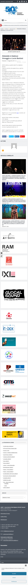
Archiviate (19, 60)
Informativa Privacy (5, 513)
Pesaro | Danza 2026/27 (8, 471)
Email (25, 62)
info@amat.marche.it (9, 531)
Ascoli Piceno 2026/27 (7, 454)
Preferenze (14, 581)
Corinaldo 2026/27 (7, 459)
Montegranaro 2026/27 (8, 467)
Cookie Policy (4, 516)
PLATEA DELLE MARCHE (8, 446)
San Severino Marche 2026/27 (9, 475)
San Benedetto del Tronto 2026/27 (10, 473)
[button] (25, 565)
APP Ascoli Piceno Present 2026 (9, 448)
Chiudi (14, 577)
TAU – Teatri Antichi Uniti (8, 482)
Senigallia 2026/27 (7, 478)
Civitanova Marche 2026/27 (9, 456)
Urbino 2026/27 (6, 487)
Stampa (19, 62)
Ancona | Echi (6, 450)
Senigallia (6, 483)
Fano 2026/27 (6, 461)
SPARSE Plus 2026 (7, 480)
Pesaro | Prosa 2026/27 (8, 469)
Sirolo (5, 485)
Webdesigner (4, 519)
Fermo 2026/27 (6, 463)
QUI (18, 113)
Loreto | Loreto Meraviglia (9, 465)
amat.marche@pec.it (8, 534)
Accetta (14, 573)
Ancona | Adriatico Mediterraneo (10, 452)
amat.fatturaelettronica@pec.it (10, 540)
